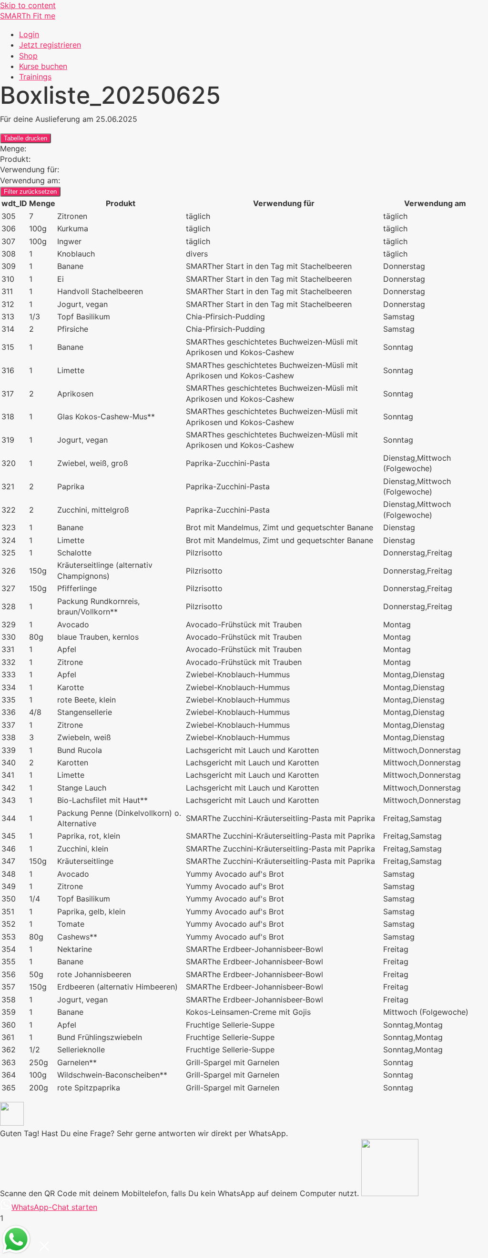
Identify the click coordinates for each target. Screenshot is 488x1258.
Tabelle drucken (25, 138)
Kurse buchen (43, 66)
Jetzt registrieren (50, 45)
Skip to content (28, 5)
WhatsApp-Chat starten (54, 1207)
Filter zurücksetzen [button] (30, 191)
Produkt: (15, 159)
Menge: (13, 148)
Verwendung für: (29, 169)
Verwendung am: (30, 180)
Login (29, 34)
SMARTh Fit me (27, 15)
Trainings (35, 76)
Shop (28, 55)
